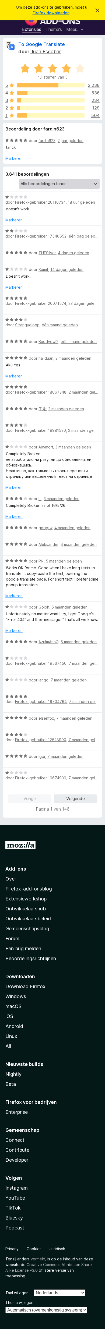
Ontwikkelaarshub (25, 908)
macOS (13, 1006)
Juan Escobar (45, 51)
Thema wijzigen (19, 1302)
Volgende (75, 798)
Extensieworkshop (26, 899)
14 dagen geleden (66, 269)
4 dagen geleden (73, 252)
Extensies (31, 29)
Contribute (17, 1150)
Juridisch (57, 1248)
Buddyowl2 (48, 341)
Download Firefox (25, 986)
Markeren (14, 158)
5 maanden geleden (64, 561)
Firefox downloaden (51, 12)
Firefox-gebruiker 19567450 (40, 663)
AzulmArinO (48, 641)
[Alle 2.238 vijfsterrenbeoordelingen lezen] (51, 85)
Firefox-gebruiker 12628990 (40, 739)
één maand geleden (60, 325)
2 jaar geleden (70, 140)
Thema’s (54, 29)
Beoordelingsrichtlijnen (30, 958)
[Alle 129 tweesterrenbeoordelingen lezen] (51, 108)
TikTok (13, 1208)
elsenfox (46, 718)
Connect (14, 1140)
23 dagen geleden (85, 303)
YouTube (15, 1198)
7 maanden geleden (87, 663)
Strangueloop (27, 325)
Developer (16, 1160)
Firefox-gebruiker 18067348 (40, 392)
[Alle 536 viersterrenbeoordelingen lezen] (51, 93)
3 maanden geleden (73, 447)
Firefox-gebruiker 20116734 (40, 202)
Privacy (12, 1248)
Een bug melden (23, 948)
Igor (41, 756)
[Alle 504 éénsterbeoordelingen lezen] (51, 115)
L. (39, 498)
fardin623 (46, 140)
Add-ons (15, 869)
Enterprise (16, 1112)
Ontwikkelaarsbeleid (28, 918)
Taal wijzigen (17, 1293)
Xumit (43, 269)
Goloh (43, 607)
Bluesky (14, 1218)
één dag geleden (84, 236)
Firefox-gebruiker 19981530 (40, 430)
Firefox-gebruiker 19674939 (40, 778)
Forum (12, 938)
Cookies (34, 1248)
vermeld (38, 1259)
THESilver (47, 252)
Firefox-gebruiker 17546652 (40, 236)
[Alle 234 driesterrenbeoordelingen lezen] (51, 100)
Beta (10, 1084)
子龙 (42, 409)
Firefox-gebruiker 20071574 (40, 303)
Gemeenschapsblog (27, 928)
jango (43, 680)
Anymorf (45, 447)
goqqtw (45, 527)
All (8, 1046)
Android (14, 1026)
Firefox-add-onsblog (28, 889)
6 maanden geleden (79, 641)
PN (41, 561)
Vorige (29, 798)
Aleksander (48, 544)
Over (10, 879)
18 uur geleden (81, 202)
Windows (15, 996)
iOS (9, 1016)
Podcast (14, 1228)
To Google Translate (41, 44)
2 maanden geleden (73, 358)
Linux (11, 1036)
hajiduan (45, 358)
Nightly (13, 1074)
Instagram (16, 1188)
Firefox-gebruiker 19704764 (41, 701)
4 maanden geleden (72, 527)
